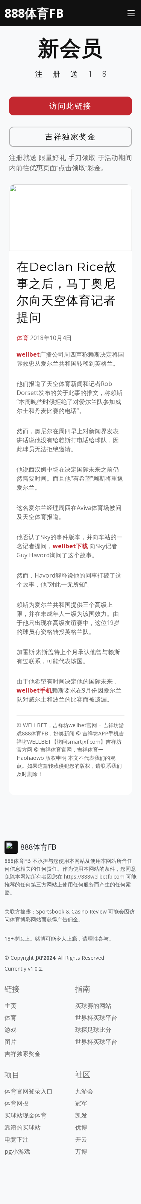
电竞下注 (17, 1139)
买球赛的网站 (93, 1005)
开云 (81, 1139)
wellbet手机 (34, 690)
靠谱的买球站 (23, 1127)
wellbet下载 (70, 546)
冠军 (81, 1103)
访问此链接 (70, 106)
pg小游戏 (17, 1151)
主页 (11, 1005)
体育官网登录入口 (29, 1091)
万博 (81, 1151)
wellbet (28, 354)
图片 (11, 1042)
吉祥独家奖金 (70, 137)
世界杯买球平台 (96, 1017)
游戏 (11, 1030)
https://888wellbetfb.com (94, 876)
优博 (81, 1127)
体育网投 (17, 1103)
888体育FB (34, 13)
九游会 (84, 1091)
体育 (23, 338)
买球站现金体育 (26, 1115)
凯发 (81, 1115)
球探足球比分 (93, 1030)
